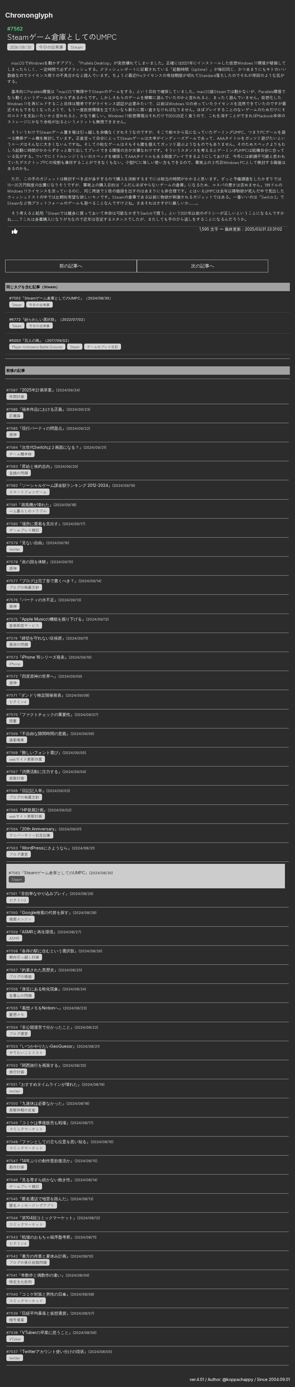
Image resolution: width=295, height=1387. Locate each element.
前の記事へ (70, 266)
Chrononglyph (29, 15)
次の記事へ (202, 266)
